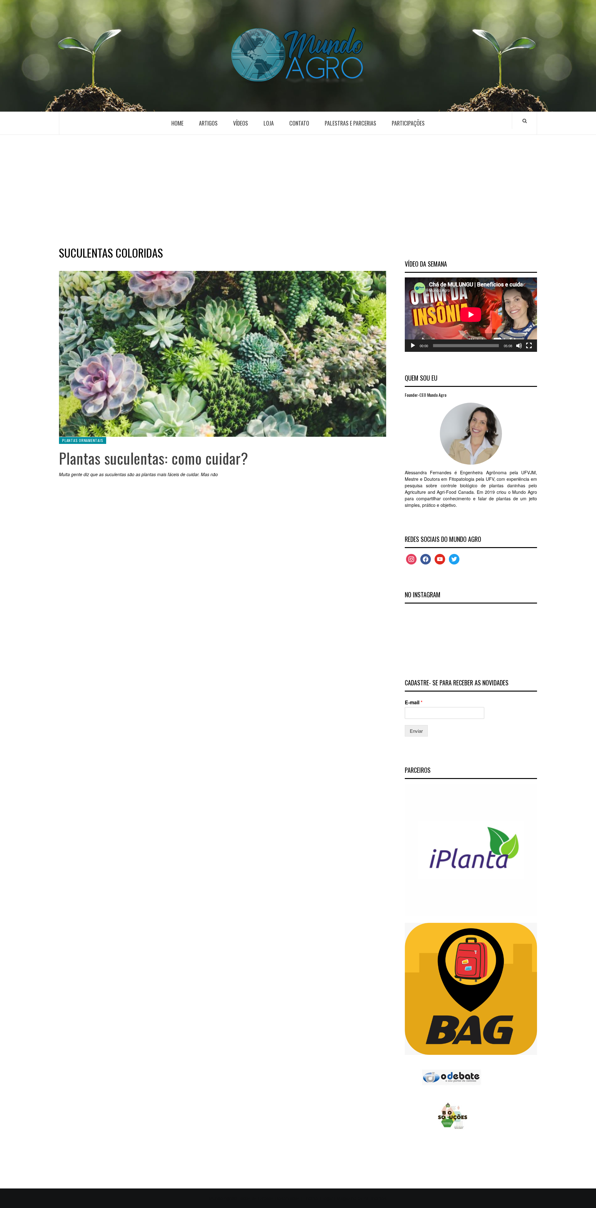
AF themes (375, 1198)
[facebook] (425, 558)
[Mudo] (519, 346)
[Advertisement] (298, 189)
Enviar (416, 731)
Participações (408, 123)
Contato (299, 123)
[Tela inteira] (529, 346)
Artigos (208, 123)
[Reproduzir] (413, 346)
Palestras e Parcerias (350, 123)
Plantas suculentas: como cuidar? (153, 458)
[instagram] (411, 558)
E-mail (413, 702)
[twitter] (454, 558)
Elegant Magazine (338, 1198)
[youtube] (440, 558)
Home (177, 123)
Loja (269, 123)
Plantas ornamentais (82, 440)
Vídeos (240, 123)
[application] (471, 314)
